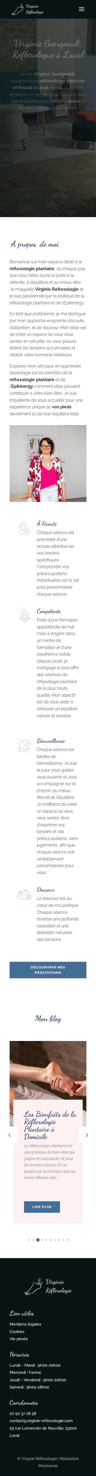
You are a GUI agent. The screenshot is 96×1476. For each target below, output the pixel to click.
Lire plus (42, 1207)
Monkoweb (48, 1466)
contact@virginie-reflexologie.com (41, 1420)
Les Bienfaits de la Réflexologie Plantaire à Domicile (50, 1125)
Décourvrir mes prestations (48, 970)
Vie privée (19, 1339)
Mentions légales (25, 1324)
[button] (86, 1135)
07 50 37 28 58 (23, 1413)
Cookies (17, 1331)
